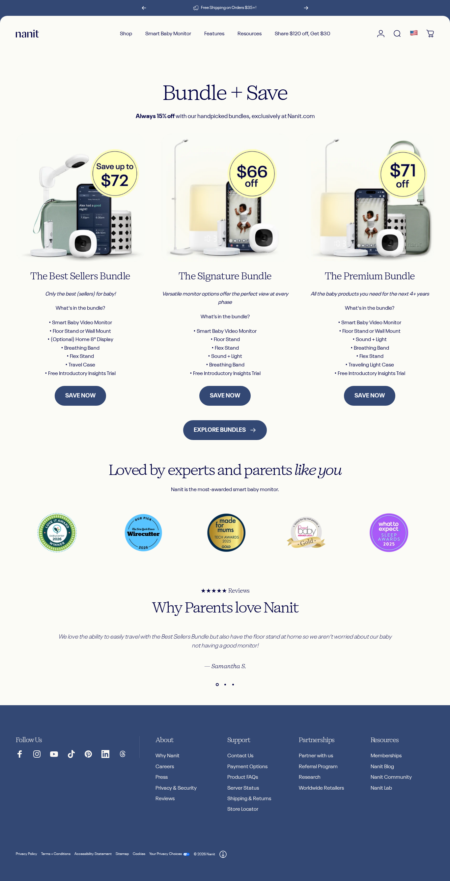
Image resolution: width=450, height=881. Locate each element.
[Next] (306, 8)
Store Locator (242, 809)
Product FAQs (242, 777)
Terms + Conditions (55, 854)
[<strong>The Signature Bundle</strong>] (224, 197)
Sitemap (122, 854)
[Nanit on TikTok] (71, 754)
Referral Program (318, 767)
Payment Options (247, 767)
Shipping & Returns (249, 799)
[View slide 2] (225, 685)
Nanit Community (391, 777)
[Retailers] (414, 33)
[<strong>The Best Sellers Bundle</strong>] (80, 197)
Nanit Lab (381, 788)
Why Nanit (167, 756)
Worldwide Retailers (321, 788)
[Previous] (144, 8)
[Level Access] (223, 854)
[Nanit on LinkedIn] (105, 754)
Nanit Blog (382, 767)
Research (310, 777)
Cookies (139, 854)
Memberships (386, 756)
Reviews (165, 799)
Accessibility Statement (93, 854)
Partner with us (316, 756)
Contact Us (240, 756)
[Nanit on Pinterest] (88, 754)
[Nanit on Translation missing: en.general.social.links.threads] (123, 754)
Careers (164, 767)
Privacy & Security (176, 788)
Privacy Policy (26, 854)
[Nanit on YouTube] (54, 754)
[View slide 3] (233, 685)
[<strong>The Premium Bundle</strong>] (369, 197)
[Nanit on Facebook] (20, 754)
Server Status (243, 788)
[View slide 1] (217, 685)
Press (161, 777)
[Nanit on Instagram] (37, 754)
